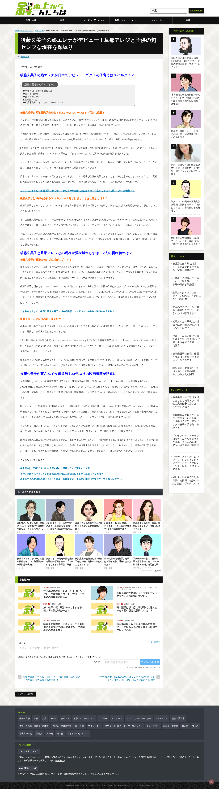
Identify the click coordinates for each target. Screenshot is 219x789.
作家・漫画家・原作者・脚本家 (34, 726)
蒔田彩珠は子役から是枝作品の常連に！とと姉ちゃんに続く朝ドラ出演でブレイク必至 (137, 627)
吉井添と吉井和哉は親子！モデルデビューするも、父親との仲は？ (186, 266)
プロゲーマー (94, 726)
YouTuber (103, 718)
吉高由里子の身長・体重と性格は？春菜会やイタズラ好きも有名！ (186, 356)
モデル (54, 718)
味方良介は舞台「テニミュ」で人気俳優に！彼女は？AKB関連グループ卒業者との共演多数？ (64, 627)
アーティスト (161, 718)
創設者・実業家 (170, 726)
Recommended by (147, 571)
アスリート (157, 20)
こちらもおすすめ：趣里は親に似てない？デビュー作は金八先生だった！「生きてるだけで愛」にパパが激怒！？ (77, 190)
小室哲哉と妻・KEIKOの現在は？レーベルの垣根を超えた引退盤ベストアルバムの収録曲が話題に (126, 678)
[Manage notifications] (211, 782)
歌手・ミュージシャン (125, 20)
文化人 (195, 726)
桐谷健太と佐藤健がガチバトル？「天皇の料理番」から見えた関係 (186, 371)
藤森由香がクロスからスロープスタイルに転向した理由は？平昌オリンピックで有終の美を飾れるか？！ (186, 421)
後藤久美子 (25, 57)
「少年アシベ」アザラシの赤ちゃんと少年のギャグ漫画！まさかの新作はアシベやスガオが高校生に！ (186, 442)
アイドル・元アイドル (94, 20)
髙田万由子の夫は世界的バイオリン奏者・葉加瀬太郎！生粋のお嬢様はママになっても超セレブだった (71, 479)
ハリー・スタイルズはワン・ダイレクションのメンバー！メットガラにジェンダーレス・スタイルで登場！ (186, 463)
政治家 (185, 726)
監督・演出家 (178, 718)
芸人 (62, 20)
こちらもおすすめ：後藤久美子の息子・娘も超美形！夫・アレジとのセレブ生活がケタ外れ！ (67, 311)
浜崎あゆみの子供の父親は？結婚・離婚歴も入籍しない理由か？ (186, 324)
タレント (65, 718)
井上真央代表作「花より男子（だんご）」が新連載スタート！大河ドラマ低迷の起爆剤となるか (63, 593)
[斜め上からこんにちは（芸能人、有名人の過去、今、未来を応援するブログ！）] (41, 9)
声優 (188, 20)
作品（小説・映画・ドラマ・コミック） (123, 726)
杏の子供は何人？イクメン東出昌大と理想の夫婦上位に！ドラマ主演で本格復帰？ (61, 473)
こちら (94, 774)
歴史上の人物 (25, 733)
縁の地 (49, 733)
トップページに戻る (26, 694)
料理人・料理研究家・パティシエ (68, 726)
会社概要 (60, 760)
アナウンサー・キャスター (138, 718)
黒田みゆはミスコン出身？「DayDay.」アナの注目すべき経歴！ (187, 295)
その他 (60, 733)
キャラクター (153, 726)
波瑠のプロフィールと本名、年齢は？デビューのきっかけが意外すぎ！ (186, 310)
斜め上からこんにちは (24, 30)
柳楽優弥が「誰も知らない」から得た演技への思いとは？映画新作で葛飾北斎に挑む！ (51, 678)
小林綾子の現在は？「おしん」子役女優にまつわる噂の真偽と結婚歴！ (186, 281)
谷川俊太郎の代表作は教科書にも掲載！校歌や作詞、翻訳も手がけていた (186, 480)
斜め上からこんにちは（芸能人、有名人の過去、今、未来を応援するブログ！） (107, 785)
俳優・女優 (31, 20)
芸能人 (39, 733)
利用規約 (155, 642)
